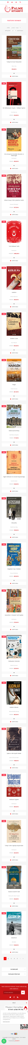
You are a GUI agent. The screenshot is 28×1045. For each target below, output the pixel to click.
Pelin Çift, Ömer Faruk (14, 896)
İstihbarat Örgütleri (14, 799)
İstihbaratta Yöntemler (14, 661)
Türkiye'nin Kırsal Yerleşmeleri (14, 62)
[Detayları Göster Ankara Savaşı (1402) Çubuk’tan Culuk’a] (14, 185)
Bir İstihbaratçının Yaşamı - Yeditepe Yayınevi (14, 108)
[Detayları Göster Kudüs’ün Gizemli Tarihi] (14, 877)
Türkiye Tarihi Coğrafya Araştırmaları (14, 845)
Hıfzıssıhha (14, 523)
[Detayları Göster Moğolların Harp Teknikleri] (14, 554)
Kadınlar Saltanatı (14, 707)
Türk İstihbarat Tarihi (14, 246)
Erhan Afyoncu (14, 296)
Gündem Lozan (14, 338)
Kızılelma (14, 292)
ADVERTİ (17, 1040)
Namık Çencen (14, 665)
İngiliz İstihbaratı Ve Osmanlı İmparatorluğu (14, 476)
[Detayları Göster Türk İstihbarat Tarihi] (14, 231)
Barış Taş (14, 66)
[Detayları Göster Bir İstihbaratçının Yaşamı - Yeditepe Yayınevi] (14, 93)
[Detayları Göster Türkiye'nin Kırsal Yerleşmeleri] (14, 47)
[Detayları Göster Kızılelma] (14, 278)
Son (23, 958)
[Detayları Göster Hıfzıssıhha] (14, 508)
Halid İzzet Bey (14, 527)
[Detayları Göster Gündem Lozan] (14, 324)
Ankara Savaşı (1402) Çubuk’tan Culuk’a (14, 200)
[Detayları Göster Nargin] (14, 370)
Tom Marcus (14, 112)
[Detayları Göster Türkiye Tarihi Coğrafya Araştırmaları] (14, 831)
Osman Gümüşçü (14, 204)
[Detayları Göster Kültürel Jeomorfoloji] (14, 416)
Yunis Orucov (14, 388)
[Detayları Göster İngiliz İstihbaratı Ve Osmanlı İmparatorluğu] (14, 462)
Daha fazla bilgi (6, 1021)
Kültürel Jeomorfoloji (14, 430)
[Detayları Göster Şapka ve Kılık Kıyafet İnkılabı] (14, 739)
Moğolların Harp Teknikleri (14, 569)
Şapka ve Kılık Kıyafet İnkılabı (14, 753)
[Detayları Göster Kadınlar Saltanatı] (14, 692)
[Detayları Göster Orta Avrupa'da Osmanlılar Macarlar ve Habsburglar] (14, 139)
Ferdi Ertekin (14, 481)
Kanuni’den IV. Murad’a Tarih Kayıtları (14, 615)
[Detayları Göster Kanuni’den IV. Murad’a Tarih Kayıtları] (14, 600)
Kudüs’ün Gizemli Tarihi (14, 891)
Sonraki (20, 958)
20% (4, 83)
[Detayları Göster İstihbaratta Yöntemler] (14, 646)
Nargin (14, 384)
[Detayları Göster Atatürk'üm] (14, 923)
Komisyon (14, 158)
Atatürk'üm (14, 937)
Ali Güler (14, 942)
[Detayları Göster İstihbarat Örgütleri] (14, 785)
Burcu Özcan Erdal (14, 757)
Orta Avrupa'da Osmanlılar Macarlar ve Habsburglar (14, 154)
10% (4, 129)
